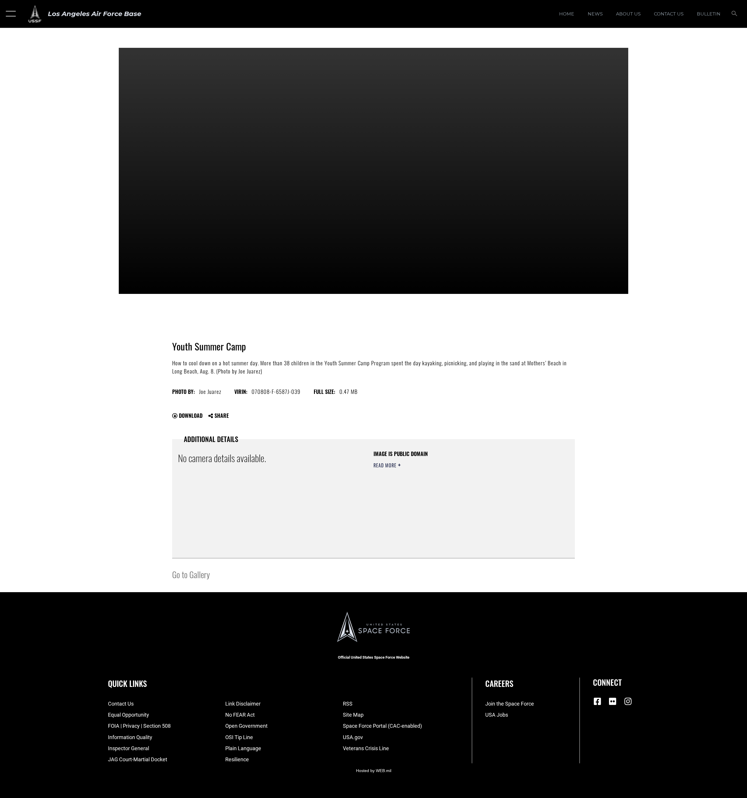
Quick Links (127, 683)
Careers (499, 683)
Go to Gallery (191, 574)
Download (190, 415)
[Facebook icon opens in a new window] (597, 701)
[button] (9, 14)
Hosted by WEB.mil (373, 770)
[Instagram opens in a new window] (628, 701)
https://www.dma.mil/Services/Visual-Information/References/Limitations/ (442, 502)
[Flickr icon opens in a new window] (612, 701)
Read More (386, 465)
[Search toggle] (735, 14)
